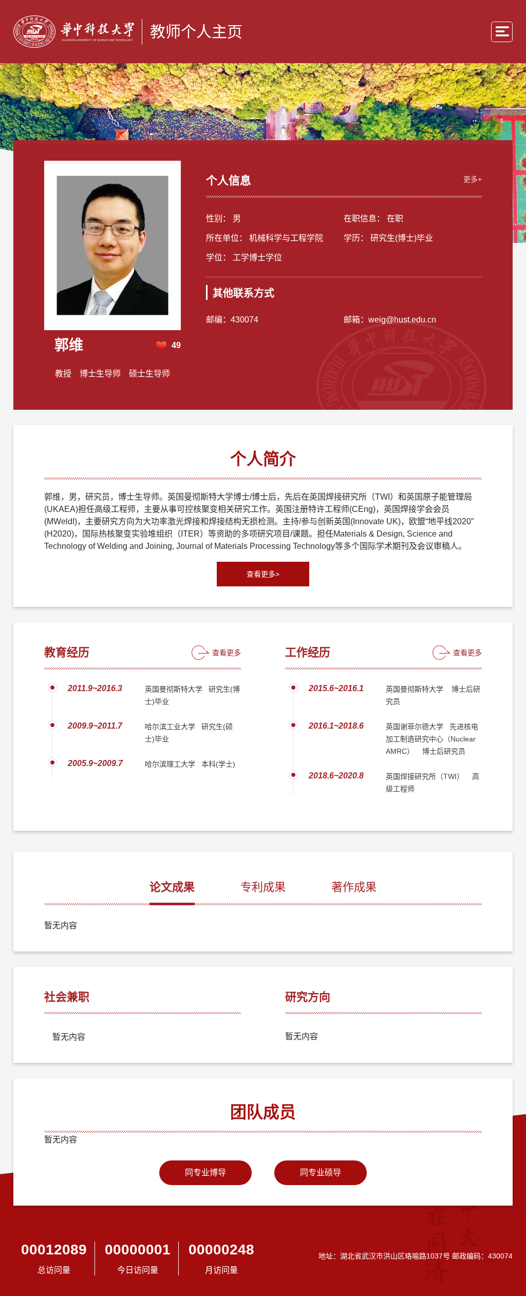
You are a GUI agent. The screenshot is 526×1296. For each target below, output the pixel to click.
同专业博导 (205, 1172)
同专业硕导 (320, 1172)
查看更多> (263, 574)
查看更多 (226, 653)
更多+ (472, 179)
